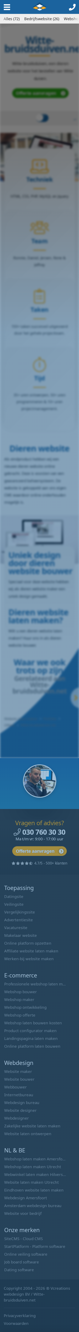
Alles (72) (12, 18)
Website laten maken (39, 6)
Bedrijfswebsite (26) (41, 18)
